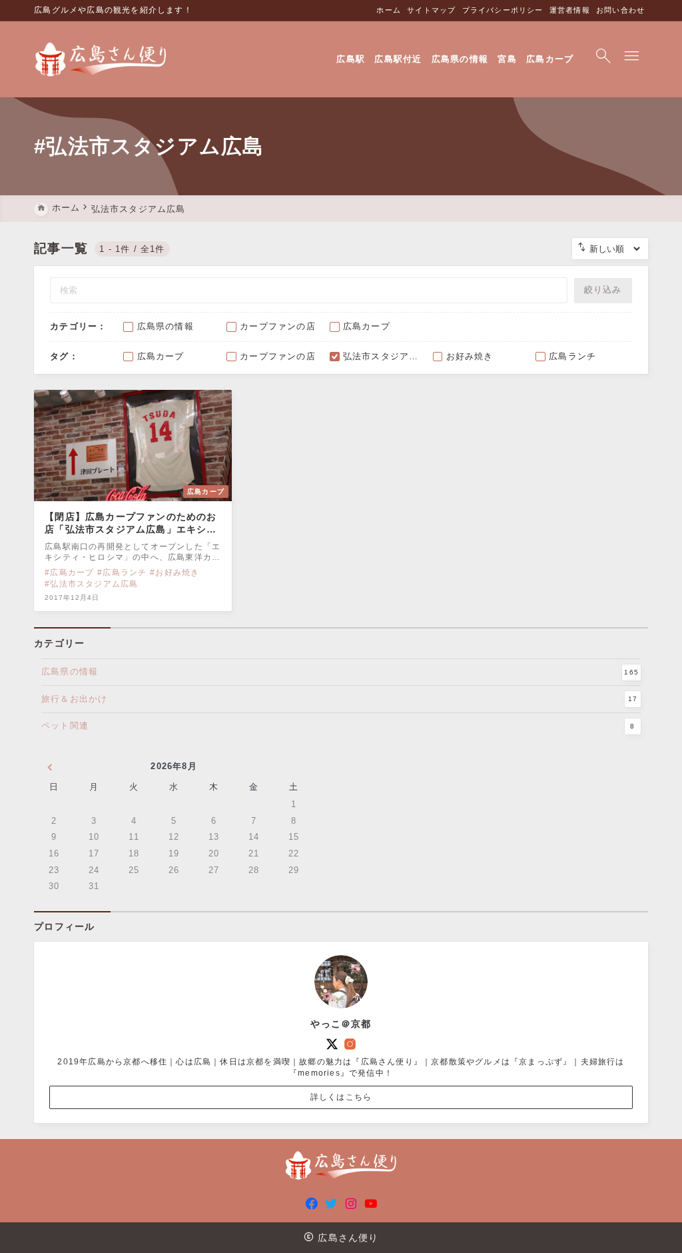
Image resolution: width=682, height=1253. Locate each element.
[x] (332, 1044)
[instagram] (350, 1044)
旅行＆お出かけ (339, 699)
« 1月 (49, 768)
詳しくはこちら (341, 1097)
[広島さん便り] (101, 59)
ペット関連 (338, 725)
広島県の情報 (340, 671)
